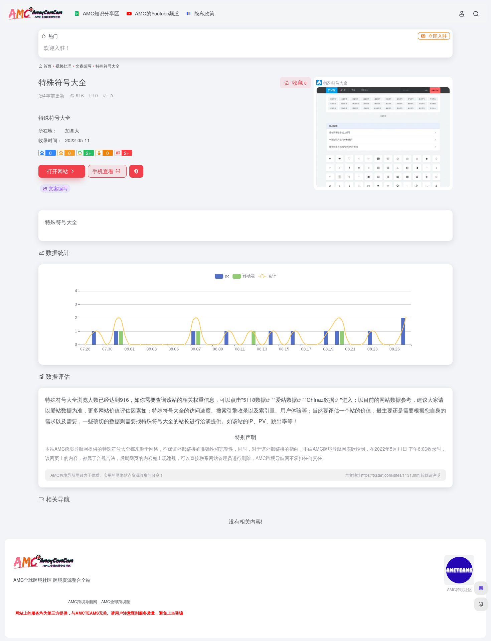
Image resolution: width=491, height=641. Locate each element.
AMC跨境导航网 (82, 601)
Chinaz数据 (320, 399)
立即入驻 (437, 35)
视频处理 (63, 66)
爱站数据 (286, 399)
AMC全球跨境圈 (115, 601)
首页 (47, 66)
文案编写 (83, 66)
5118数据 (254, 399)
